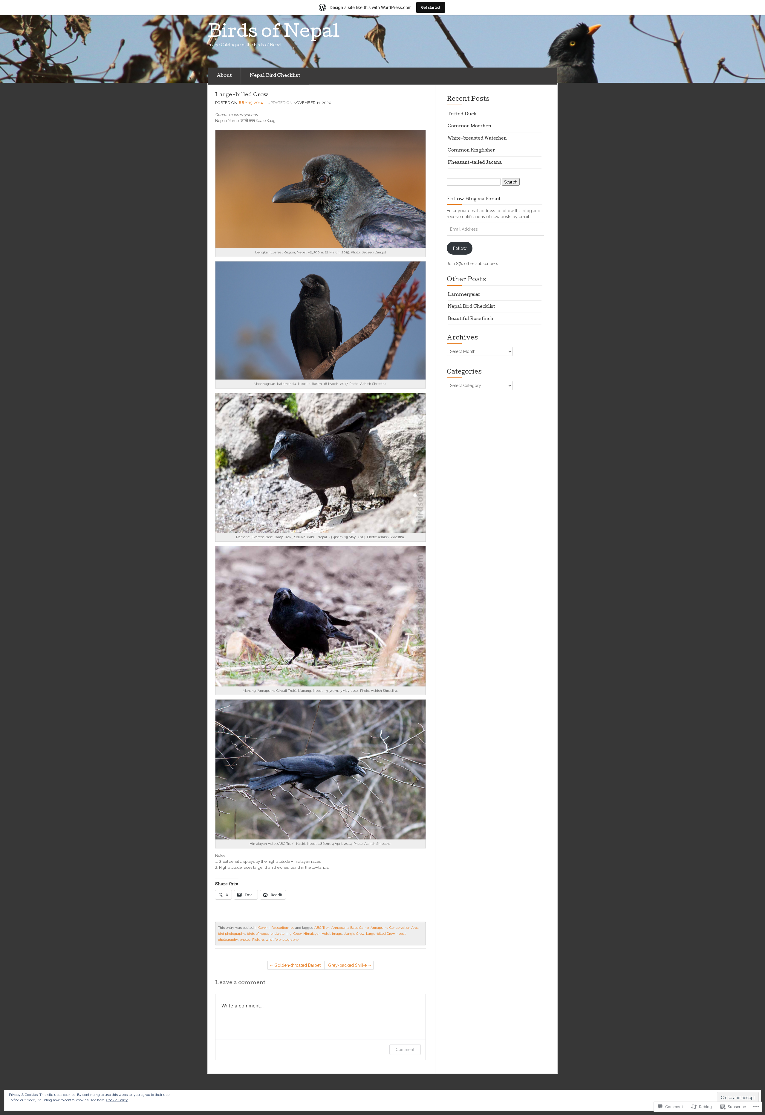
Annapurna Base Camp (350, 928)
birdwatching (281, 934)
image (337, 934)
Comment (405, 1049)
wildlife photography (282, 939)
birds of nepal (258, 934)
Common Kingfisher (471, 151)
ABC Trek (322, 928)
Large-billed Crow (241, 95)
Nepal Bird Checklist (275, 76)
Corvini (264, 928)
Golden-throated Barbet (297, 965)
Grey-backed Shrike (347, 965)
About (224, 76)
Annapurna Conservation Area (395, 928)
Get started (430, 7)
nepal (401, 934)
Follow (459, 248)
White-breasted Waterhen (477, 139)
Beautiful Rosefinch (470, 319)
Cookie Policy (117, 1100)
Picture (258, 939)
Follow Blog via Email (474, 199)
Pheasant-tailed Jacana (475, 163)
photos (245, 939)
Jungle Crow (354, 934)
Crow (297, 934)
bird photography (231, 934)
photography (228, 939)
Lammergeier (464, 295)
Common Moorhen (469, 126)
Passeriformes (282, 928)
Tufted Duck (462, 114)
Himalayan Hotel (316, 934)
